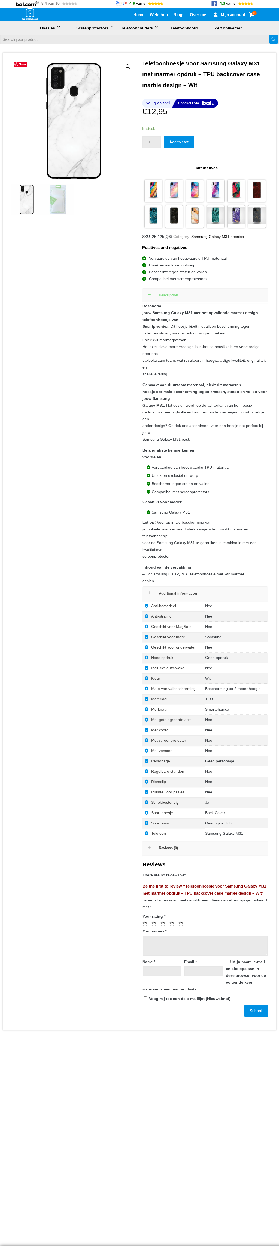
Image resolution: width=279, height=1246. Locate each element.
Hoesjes (47, 28)
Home (138, 14)
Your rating (153, 916)
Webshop (159, 14)
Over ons (198, 14)
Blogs (178, 14)
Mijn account (233, 14)
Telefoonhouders (137, 28)
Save (22, 64)
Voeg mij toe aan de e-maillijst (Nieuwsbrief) (189, 998)
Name (148, 962)
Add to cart (179, 142)
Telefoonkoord (184, 28)
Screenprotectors (92, 28)
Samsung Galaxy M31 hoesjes (217, 236)
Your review (154, 931)
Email (190, 962)
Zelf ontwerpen (229, 28)
